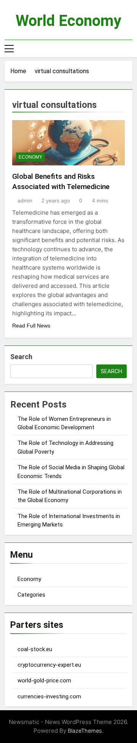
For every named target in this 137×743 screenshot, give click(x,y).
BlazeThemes (85, 730)
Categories (31, 594)
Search (21, 357)
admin (25, 200)
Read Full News (31, 326)
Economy (30, 157)
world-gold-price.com (44, 680)
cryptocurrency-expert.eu (49, 664)
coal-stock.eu (35, 649)
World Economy (68, 21)
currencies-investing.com (49, 696)
